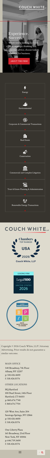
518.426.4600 (13, 375)
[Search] (42, 452)
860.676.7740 (14, 400)
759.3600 (16, 440)
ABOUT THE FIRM (19, 61)
